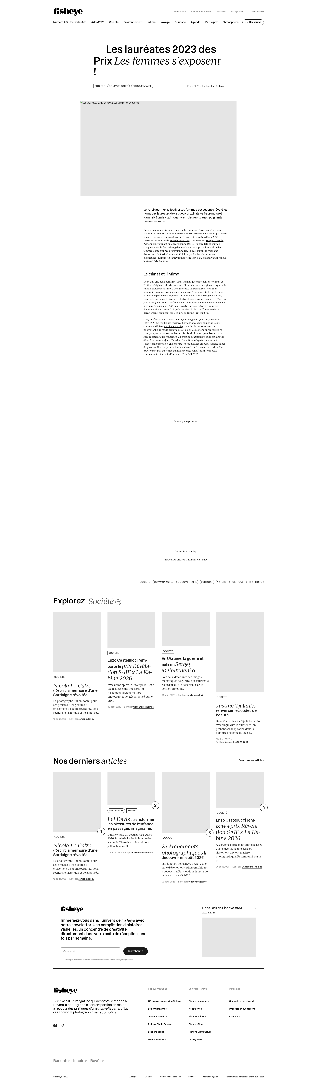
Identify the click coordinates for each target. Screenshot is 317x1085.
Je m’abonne (135, 951)
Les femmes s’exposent (196, 209)
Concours (234, 1017)
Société (114, 22)
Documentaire (142, 86)
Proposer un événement (242, 1009)
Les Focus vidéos (157, 1040)
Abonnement (180, 12)
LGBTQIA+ (207, 582)
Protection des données (170, 1077)
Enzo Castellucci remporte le (129, 670)
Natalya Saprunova (206, 213)
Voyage (165, 22)
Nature (221, 582)
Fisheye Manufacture (200, 1032)
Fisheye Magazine (197, 882)
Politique (237, 582)
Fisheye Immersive (199, 1001)
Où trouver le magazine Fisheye (164, 1001)
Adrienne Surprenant (155, 243)
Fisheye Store (237, 12)
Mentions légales (210, 1077)
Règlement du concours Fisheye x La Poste (245, 1077)
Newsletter (221, 12)
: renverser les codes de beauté (236, 709)
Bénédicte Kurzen (179, 240)
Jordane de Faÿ (86, 719)
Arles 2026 (97, 22)
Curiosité (180, 22)
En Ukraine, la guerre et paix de (183, 665)
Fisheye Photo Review (160, 1024)
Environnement (133, 22)
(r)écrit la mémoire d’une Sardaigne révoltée (75, 689)
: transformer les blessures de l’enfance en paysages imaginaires (131, 823)
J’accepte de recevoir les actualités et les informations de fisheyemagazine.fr (99, 960)
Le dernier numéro (158, 1009)
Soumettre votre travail (201, 12)
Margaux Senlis (214, 240)
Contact (148, 1077)
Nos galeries (195, 1009)
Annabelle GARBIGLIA (236, 742)
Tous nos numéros (157, 1017)
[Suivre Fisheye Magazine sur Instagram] (62, 1025)
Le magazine (195, 1040)
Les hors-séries (156, 1032)
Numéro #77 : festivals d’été (69, 22)
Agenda (195, 22)
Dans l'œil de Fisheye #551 (222, 908)
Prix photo (255, 582)
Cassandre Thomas (143, 707)
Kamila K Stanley (155, 217)
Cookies (192, 1077)
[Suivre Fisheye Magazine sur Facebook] (55, 1025)
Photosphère (230, 22)
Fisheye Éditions (197, 1017)
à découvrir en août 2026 (184, 851)
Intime (152, 22)
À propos (133, 1077)
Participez (211, 22)
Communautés (118, 86)
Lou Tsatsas (217, 86)
